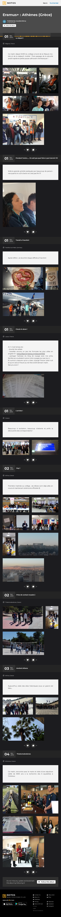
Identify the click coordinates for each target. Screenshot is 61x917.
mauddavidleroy (21, 21)
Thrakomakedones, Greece (13, 602)
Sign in (45, 3)
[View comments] (33, 150)
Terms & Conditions (38, 910)
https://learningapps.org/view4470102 (31, 354)
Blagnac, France (10, 43)
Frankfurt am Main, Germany (13, 247)
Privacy (35, 906)
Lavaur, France (9, 336)
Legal (34, 908)
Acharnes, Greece (10, 761)
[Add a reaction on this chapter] (27, 150)
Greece (7, 418)
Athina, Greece (9, 475)
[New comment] (33, 321)
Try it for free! (54, 3)
